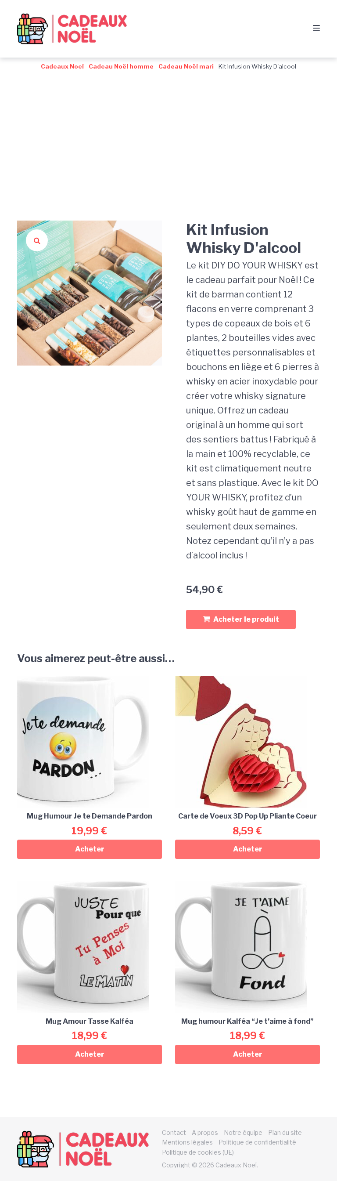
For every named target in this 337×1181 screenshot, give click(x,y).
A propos (205, 1132)
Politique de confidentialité (257, 1142)
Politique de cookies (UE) (198, 1152)
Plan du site (285, 1132)
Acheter (89, 849)
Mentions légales (187, 1142)
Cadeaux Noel (62, 66)
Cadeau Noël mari (186, 66)
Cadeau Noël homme (121, 66)
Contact (174, 1132)
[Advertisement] (168, 137)
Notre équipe (243, 1132)
